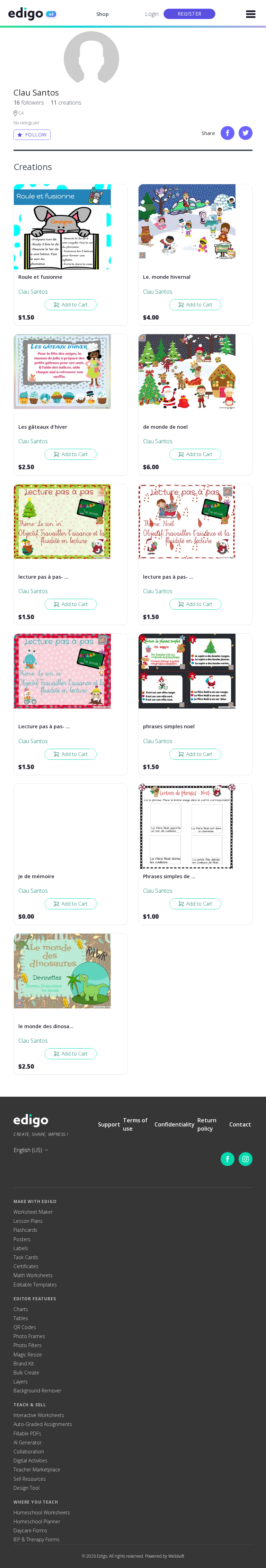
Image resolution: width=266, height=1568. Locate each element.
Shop (102, 13)
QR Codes (25, 1327)
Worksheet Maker (33, 1212)
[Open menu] (251, 14)
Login (152, 14)
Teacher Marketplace (37, 1470)
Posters (22, 1239)
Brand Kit (24, 1364)
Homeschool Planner (37, 1521)
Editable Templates (35, 1285)
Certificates (26, 1266)
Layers (21, 1382)
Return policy (206, 1124)
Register (190, 13)
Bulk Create (26, 1373)
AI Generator (28, 1443)
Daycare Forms (30, 1530)
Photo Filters (28, 1345)
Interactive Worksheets (39, 1415)
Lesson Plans (28, 1221)
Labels (21, 1248)
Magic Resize (28, 1355)
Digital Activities (30, 1461)
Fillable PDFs (27, 1434)
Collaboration (29, 1452)
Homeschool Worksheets (42, 1512)
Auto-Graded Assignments (43, 1424)
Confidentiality (174, 1124)
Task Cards (26, 1257)
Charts (21, 1309)
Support (109, 1124)
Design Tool (26, 1488)
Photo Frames (29, 1336)
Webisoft (176, 1556)
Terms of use (135, 1124)
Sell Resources (30, 1479)
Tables (21, 1318)
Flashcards (25, 1230)
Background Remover (37, 1391)
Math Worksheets (33, 1275)
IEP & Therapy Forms (37, 1539)
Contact (240, 1124)
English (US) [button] (28, 1150)
